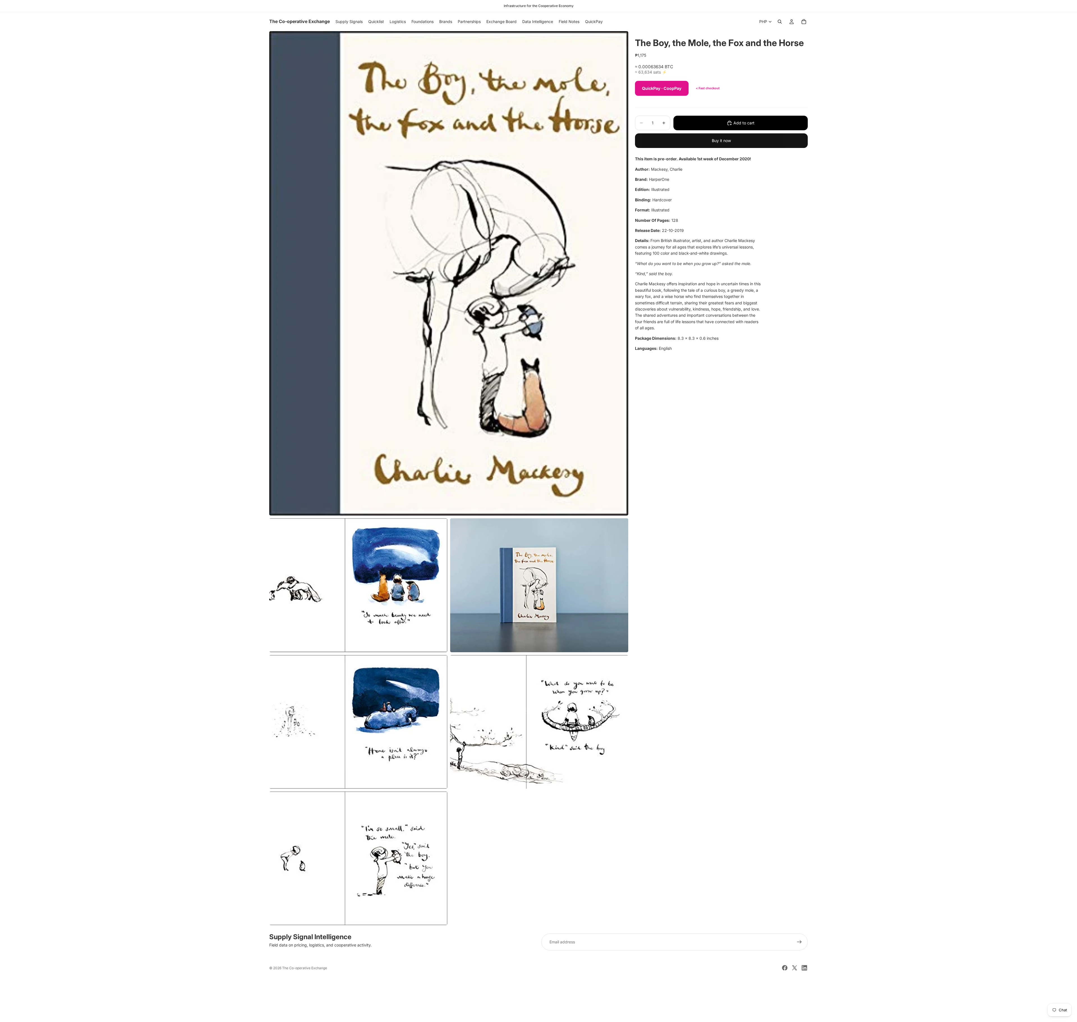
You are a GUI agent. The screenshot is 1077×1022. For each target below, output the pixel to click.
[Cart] (804, 21)
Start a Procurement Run (538, 995)
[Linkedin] (804, 967)
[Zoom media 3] (539, 585)
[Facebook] (784, 967)
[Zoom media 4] (358, 722)
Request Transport (538, 1014)
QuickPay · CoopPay (662, 88)
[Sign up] (799, 942)
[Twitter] (794, 967)
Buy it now (721, 140)
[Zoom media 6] (358, 858)
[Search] (780, 21)
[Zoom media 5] (539, 722)
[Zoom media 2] (358, 585)
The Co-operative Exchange (304, 968)
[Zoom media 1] (448, 273)
